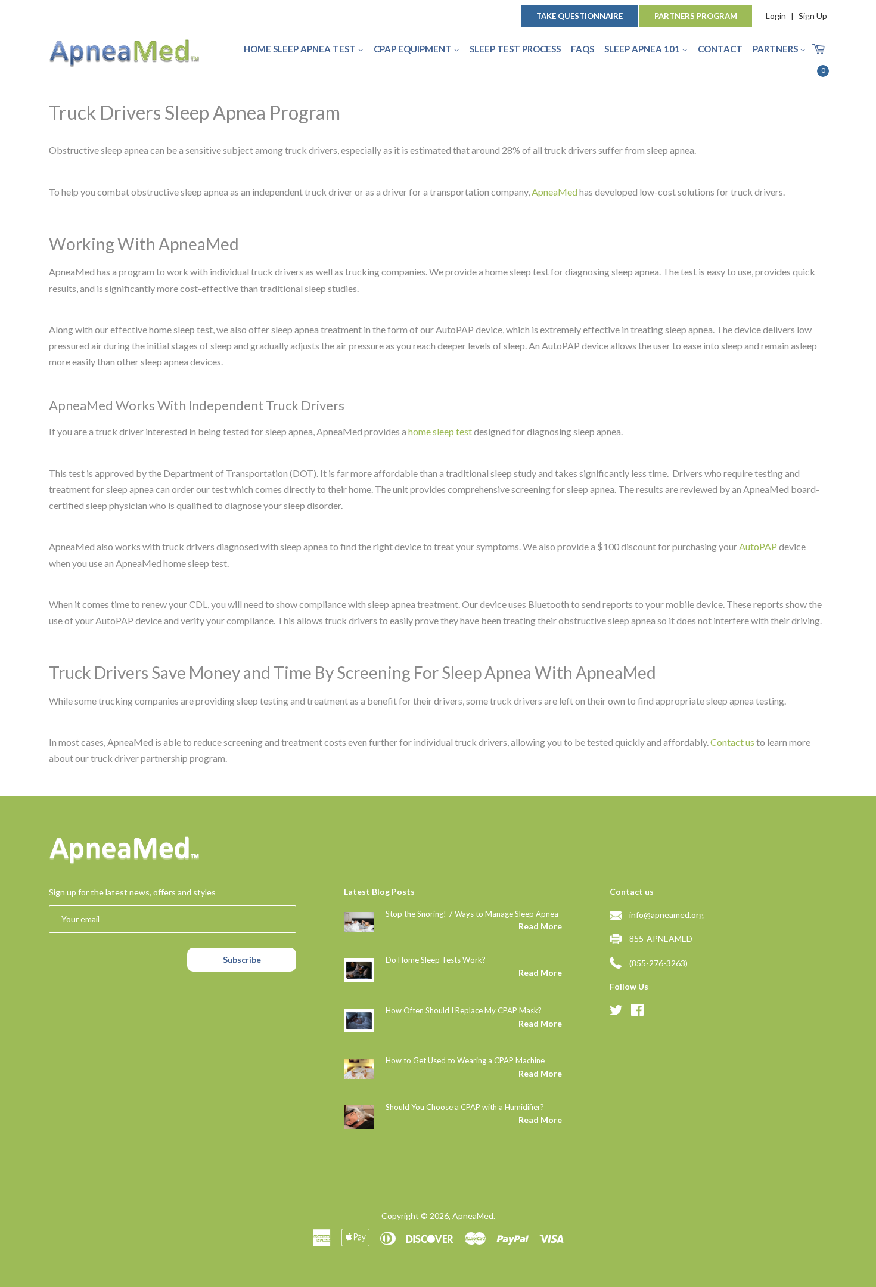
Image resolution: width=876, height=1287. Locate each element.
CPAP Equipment (413, 49)
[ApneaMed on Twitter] (616, 1011)
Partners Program (695, 16)
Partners (776, 49)
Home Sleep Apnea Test (301, 49)
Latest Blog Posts (379, 891)
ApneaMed (472, 1216)
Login (776, 16)
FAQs (582, 49)
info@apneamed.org (666, 915)
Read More (539, 926)
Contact (720, 49)
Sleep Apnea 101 (643, 49)
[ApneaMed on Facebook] (637, 1011)
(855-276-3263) (658, 963)
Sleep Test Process (515, 49)
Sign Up (813, 16)
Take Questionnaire (579, 16)
